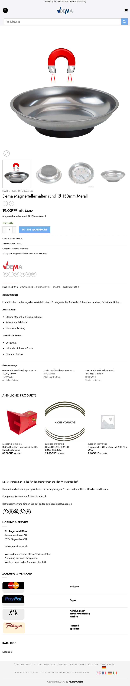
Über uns (19, 664)
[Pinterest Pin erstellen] (28, 274)
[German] (104, 667)
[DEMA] (12, 266)
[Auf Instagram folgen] (11, 511)
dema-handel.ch (38, 496)
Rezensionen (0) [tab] (71, 286)
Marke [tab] (56, 286)
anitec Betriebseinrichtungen (56, 672)
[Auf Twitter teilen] (16, 274)
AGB (39, 664)
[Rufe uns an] (22, 511)
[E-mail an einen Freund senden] (22, 274)
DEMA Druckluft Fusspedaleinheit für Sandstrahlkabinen (20, 448)
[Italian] (115, 672)
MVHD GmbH (76, 681)
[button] (5, 10)
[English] (99, 672)
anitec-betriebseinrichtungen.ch (55, 504)
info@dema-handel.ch (16, 546)
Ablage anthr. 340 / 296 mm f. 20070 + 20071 (107, 448)
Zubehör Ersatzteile (22, 190)
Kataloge (7, 652)
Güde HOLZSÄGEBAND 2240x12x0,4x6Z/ (57, 448)
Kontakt (42, 562)
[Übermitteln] (124, 21)
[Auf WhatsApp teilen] (5, 274)
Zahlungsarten (77, 664)
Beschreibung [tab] (10, 286)
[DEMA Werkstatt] (65, 10)
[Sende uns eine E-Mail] (16, 511)
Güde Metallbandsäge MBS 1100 (59, 370)
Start (5, 190)
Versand (62, 664)
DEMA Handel (108, 664)
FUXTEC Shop (82, 672)
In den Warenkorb (34, 229)
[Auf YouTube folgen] (28, 511)
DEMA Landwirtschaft (26, 672)
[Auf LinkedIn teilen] (33, 274)
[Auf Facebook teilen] (11, 274)
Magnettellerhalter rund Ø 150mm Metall (30, 253)
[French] (104, 672)
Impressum (49, 664)
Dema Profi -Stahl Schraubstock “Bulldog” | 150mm (99, 372)
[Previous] (9, 94)
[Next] (121, 94)
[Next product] (5, 203)
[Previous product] (11, 203)
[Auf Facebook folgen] (5, 511)
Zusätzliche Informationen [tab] (35, 286)
